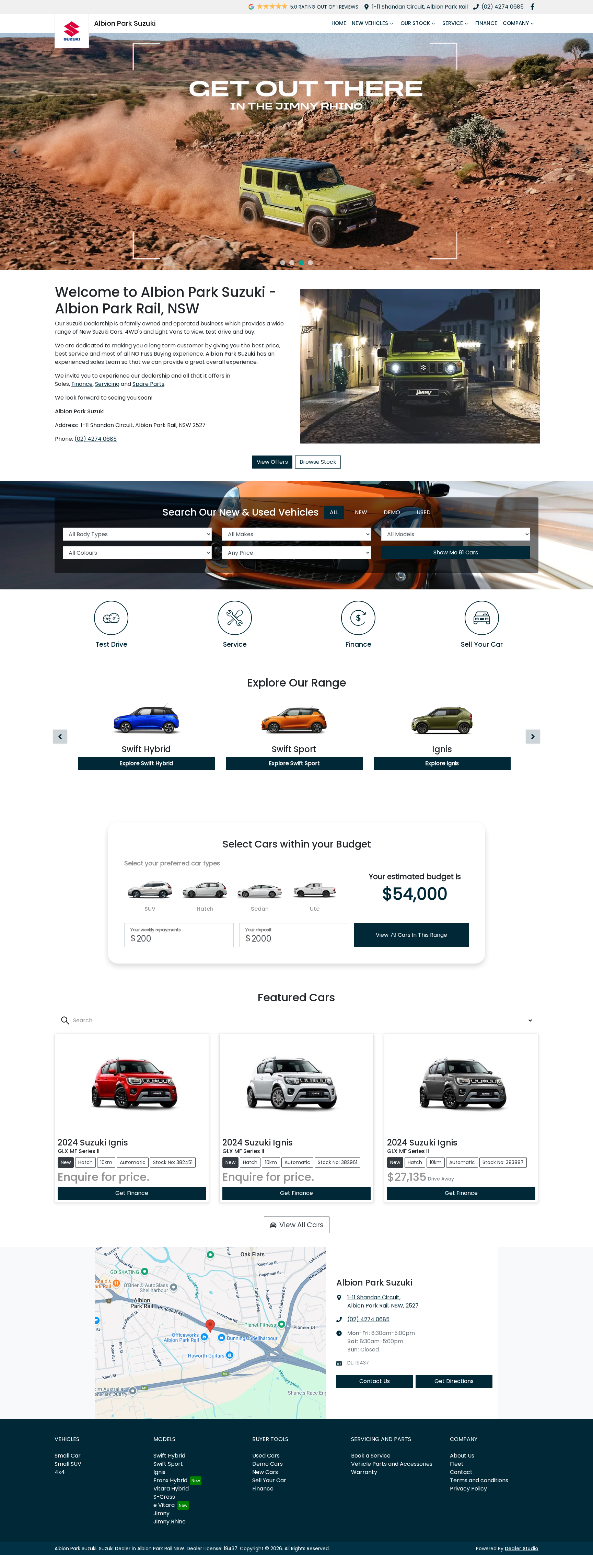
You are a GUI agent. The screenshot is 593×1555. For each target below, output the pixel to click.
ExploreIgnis (442, 763)
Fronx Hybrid (170, 1480)
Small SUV (68, 1464)
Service (452, 23)
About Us (462, 1456)
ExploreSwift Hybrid (146, 763)
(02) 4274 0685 (502, 7)
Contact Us (374, 1381)
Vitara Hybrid (171, 1489)
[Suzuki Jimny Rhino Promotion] (296, 151)
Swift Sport (168, 1464)
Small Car (68, 1456)
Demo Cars (267, 1464)
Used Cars (266, 1456)
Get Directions (454, 1381)
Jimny (161, 1513)
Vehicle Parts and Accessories (391, 1464)
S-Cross (164, 1497)
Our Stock (415, 23)
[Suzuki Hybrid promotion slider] (291, 262)
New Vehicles (370, 23)
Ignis (159, 1472)
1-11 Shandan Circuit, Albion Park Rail (420, 7)
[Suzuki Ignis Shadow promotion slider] (310, 262)
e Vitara (164, 1505)
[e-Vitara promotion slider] (282, 262)
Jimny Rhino (169, 1521)
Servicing (107, 384)
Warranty (364, 1472)
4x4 (60, 1472)
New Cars (265, 1472)
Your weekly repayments (155, 930)
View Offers (272, 462)
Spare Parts (148, 384)
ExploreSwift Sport (294, 763)
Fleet (457, 1464)
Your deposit (258, 930)
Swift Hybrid (169, 1456)
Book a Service (371, 1456)
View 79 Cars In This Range (411, 935)
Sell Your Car (269, 1480)
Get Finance (131, 1193)
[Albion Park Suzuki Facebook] (533, 6)
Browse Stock (318, 462)
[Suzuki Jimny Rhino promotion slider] (301, 262)
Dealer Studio (521, 1548)
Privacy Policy (468, 1489)
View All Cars (301, 1225)
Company (516, 23)
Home (339, 23)
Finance (486, 23)
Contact (461, 1472)
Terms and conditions (479, 1480)
